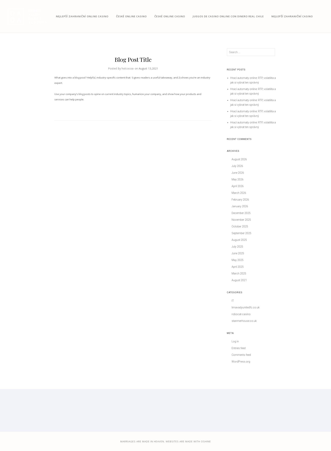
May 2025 (237, 260)
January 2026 (240, 206)
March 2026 (239, 192)
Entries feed (239, 348)
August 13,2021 (148, 68)
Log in (235, 341)
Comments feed (241, 354)
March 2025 (239, 273)
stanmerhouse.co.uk (244, 320)
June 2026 (238, 172)
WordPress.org (241, 361)
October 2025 (240, 226)
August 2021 (239, 280)
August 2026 (239, 159)
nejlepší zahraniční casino (292, 16)
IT (233, 300)
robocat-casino (241, 314)
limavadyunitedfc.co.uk (246, 307)
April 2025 (238, 266)
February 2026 (240, 199)
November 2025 (241, 219)
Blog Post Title (133, 59)
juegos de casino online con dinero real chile (228, 16)
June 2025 (238, 253)
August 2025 (239, 239)
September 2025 (241, 233)
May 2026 (237, 179)
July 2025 (237, 246)
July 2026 (237, 166)
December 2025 (241, 213)
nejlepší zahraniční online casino (82, 16)
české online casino (131, 16)
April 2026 (238, 186)
